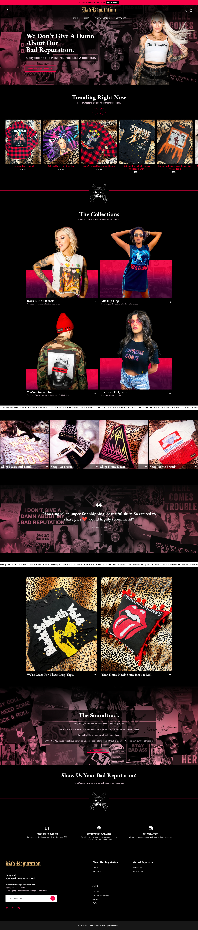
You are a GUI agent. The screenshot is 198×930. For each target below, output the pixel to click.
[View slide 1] (96, 534)
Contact (95, 891)
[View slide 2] (99, 534)
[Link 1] (47, 828)
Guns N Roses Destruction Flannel (99, 166)
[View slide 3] (101, 534)
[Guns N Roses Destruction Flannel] (99, 142)
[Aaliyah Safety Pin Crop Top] (61, 142)
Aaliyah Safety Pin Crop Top (61, 166)
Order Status (137, 871)
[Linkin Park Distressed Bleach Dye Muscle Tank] (174, 142)
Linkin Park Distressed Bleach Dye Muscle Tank (174, 167)
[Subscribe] (52, 898)
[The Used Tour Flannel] (23, 142)
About (95, 867)
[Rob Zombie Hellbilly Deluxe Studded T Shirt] (137, 142)
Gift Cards (96, 871)
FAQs (94, 903)
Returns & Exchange (100, 895)
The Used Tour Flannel (23, 166)
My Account (137, 867)
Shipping (96, 899)
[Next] (103, 111)
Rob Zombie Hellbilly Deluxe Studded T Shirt (137, 167)
